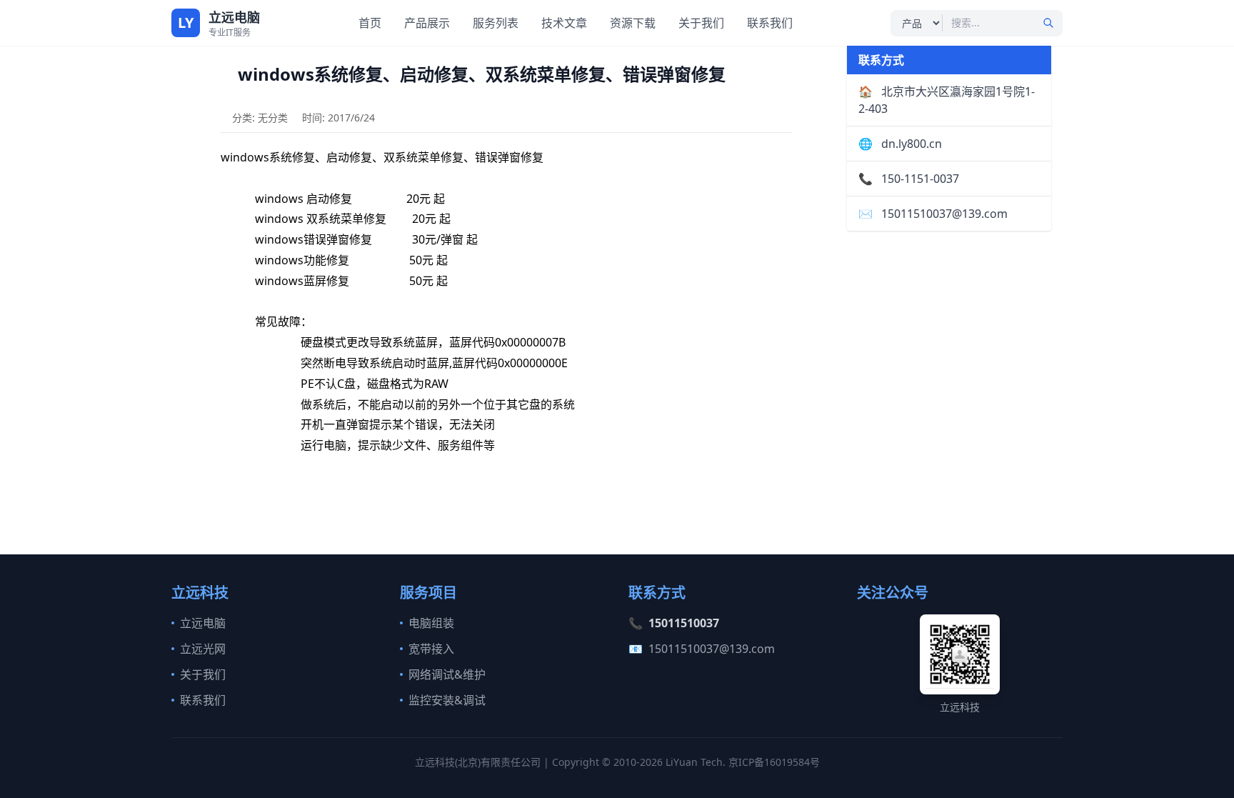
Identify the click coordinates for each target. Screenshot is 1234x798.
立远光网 (203, 649)
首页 (369, 23)
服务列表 (495, 23)
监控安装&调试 (447, 700)
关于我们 (701, 23)
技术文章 (564, 23)
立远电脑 (203, 623)
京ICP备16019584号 (774, 762)
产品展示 (427, 23)
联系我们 (770, 23)
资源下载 (633, 23)
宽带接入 (431, 649)
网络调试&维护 (447, 674)
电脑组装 (431, 623)
